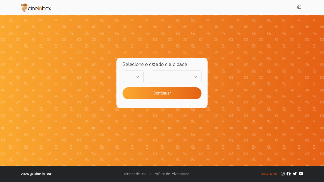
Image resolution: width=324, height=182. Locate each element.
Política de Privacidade (171, 174)
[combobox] (127, 77)
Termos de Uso (135, 174)
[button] (137, 77)
